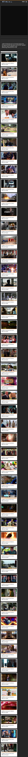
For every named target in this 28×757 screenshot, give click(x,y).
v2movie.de (3, 1)
